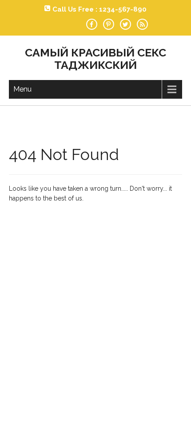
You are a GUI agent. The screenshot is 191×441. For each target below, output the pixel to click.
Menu (22, 89)
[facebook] (91, 24)
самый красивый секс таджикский (95, 59)
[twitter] (125, 24)
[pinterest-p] (108, 24)
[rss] (142, 24)
